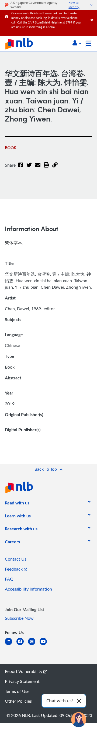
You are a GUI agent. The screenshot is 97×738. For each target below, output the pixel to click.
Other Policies (18, 701)
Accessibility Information (28, 589)
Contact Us (15, 559)
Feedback (14, 569)
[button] (76, 43)
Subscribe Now (19, 618)
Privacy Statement (22, 681)
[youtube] (45, 645)
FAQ (9, 579)
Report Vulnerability (24, 671)
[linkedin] (10, 645)
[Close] (93, 14)
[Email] (37, 168)
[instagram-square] (34, 645)
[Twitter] (29, 168)
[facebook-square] (22, 645)
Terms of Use (17, 691)
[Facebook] (21, 168)
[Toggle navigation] (88, 43)
